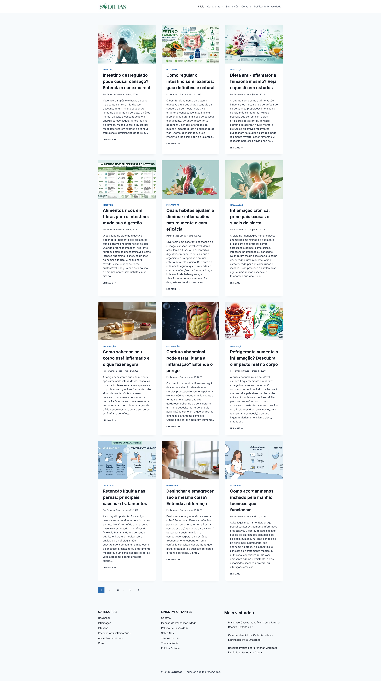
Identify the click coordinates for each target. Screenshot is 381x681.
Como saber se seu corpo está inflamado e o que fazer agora (126, 358)
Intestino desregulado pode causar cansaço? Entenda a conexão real (126, 81)
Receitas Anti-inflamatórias (114, 633)
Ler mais (109, 139)
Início (201, 6)
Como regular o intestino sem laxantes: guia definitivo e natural (190, 81)
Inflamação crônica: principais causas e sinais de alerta (250, 216)
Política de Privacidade (267, 6)
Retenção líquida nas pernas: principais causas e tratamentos (125, 497)
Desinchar (108, 485)
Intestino (108, 70)
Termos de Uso (170, 638)
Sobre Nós (232, 6)
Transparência (169, 643)
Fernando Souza (114, 94)
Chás (101, 643)
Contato (246, 6)
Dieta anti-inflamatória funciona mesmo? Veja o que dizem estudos (253, 81)
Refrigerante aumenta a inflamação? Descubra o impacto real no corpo (254, 358)
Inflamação (236, 70)
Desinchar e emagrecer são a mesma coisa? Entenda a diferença (190, 497)
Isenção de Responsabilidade (178, 622)
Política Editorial (170, 648)
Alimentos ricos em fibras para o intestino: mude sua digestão (126, 216)
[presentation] (127, 44)
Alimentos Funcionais (110, 638)
